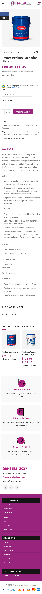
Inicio (4, 52)
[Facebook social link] (11, 138)
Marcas (10, 52)
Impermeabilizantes (24, 125)
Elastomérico (26, 132)
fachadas (35, 132)
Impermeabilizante (30, 134)
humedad (19, 134)
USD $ (5, 13)
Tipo (3, 89)
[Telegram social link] (23, 138)
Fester (4, 134)
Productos (5, 128)
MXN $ (5, 17)
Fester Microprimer (11, 352)
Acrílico (12, 132)
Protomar (17, 585)
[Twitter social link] (14, 138)
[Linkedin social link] (20, 138)
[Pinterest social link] (17, 138)
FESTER (17, 52)
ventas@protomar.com (12, 481)
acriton (18, 132)
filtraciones (11, 134)
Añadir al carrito (22, 112)
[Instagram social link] (11, 487)
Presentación (7, 100)
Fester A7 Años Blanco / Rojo (29, 353)
